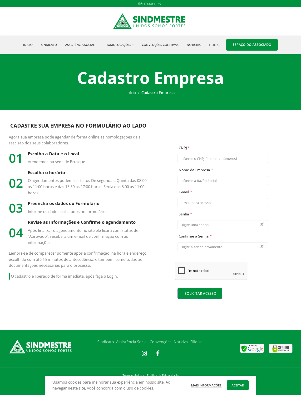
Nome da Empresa (196, 170)
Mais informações (206, 385)
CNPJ (184, 148)
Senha (185, 214)
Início (131, 92)
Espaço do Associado (252, 44)
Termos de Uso (133, 375)
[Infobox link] (78, 158)
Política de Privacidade (162, 375)
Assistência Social (132, 341)
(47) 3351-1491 (152, 4)
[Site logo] (151, 21)
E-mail (185, 192)
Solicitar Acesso (200, 293)
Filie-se (196, 341)
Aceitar (238, 385)
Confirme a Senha (195, 236)
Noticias (181, 341)
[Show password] (262, 224)
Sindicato (105, 341)
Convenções (161, 341)
